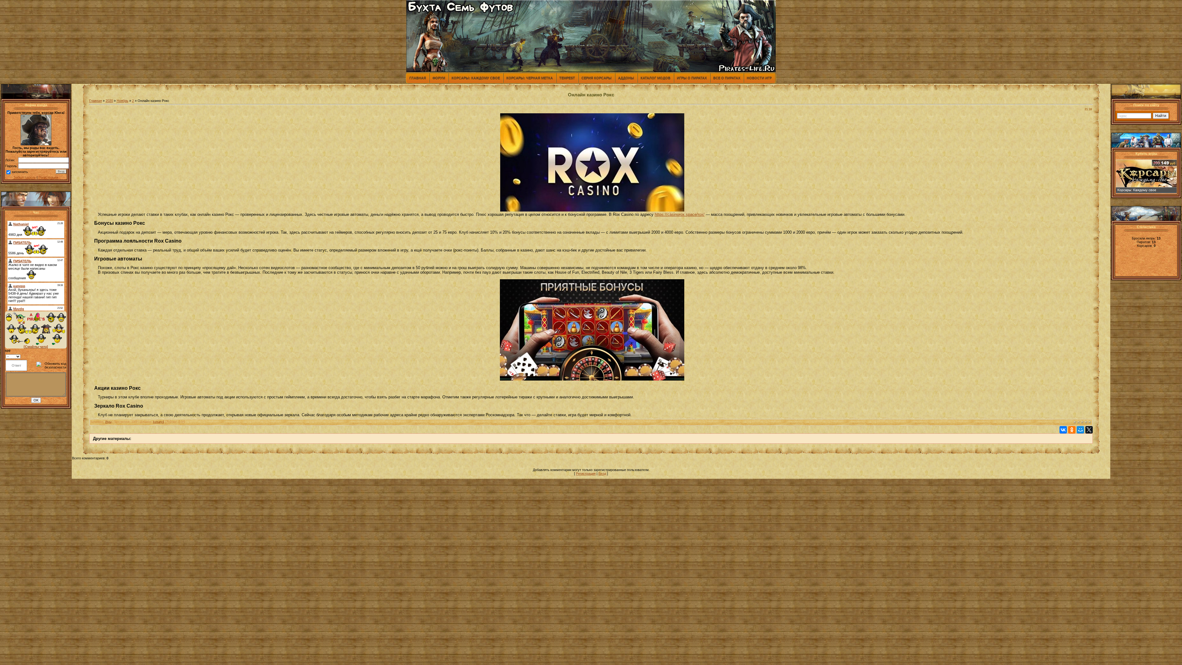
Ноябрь (122, 101)
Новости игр (759, 78)
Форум (438, 78)
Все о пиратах (726, 78)
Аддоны (626, 78)
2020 (109, 101)
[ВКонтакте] (1063, 429)
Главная (417, 78)
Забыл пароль (25, 177)
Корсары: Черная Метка (529, 78)
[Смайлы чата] (36, 347)
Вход (602, 473)
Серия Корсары (596, 78)
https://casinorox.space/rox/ (680, 214)
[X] (1089, 429)
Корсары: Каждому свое (476, 78)
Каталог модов (655, 78)
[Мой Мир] (1080, 429)
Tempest (567, 78)
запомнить (19, 172)
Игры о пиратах (692, 78)
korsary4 (158, 421)
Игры (108, 421)
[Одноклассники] (1071, 429)
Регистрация (48, 177)
